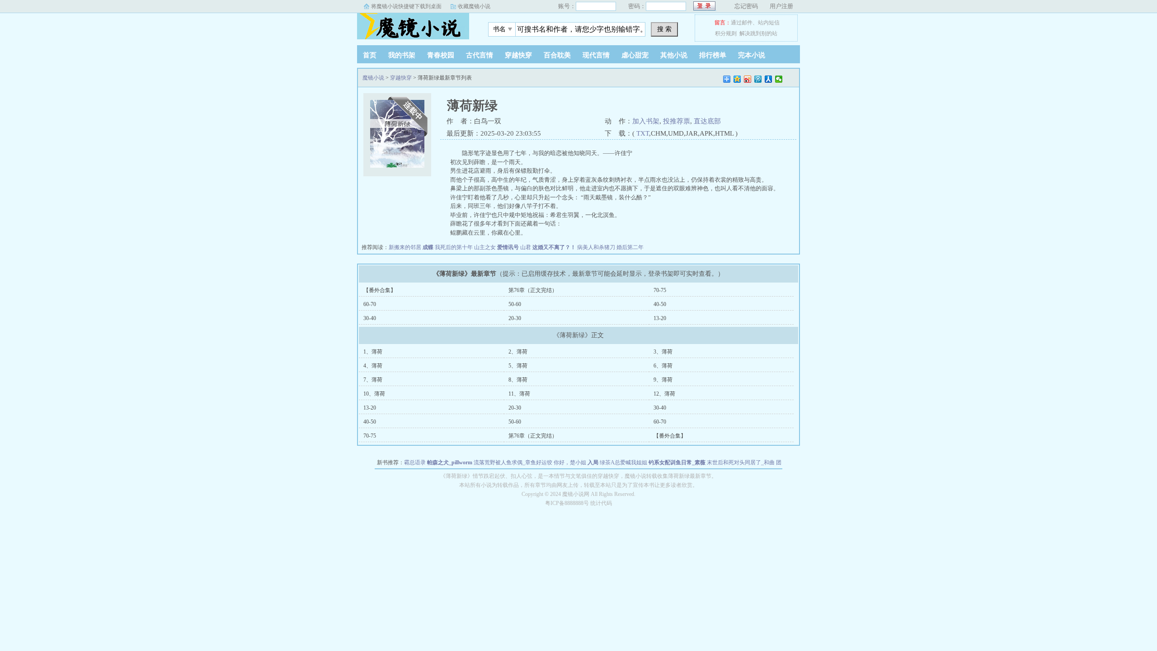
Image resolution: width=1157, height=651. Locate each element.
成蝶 (428, 247)
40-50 (660, 304)
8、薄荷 (517, 380)
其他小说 (673, 55)
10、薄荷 (374, 394)
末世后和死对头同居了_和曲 (741, 462)
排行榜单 (712, 55)
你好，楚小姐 (570, 462)
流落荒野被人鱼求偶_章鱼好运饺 (513, 462)
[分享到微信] (779, 79)
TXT (642, 133)
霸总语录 (415, 462)
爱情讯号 (508, 247)
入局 (593, 462)
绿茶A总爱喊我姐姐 (623, 462)
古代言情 (479, 55)
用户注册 (781, 6)
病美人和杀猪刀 (596, 247)
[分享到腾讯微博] (758, 79)
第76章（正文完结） (532, 290)
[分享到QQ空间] (737, 79)
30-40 (369, 318)
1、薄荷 (372, 352)
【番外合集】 (379, 290)
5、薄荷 (517, 366)
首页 (369, 55)
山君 (525, 247)
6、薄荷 (663, 366)
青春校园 (440, 55)
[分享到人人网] (768, 79)
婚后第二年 (630, 247)
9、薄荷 (663, 380)
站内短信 (769, 22)
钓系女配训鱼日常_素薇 (677, 462)
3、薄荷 (663, 352)
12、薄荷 (664, 394)
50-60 (514, 304)
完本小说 (751, 55)
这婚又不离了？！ (554, 247)
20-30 (514, 318)
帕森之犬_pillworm (449, 462)
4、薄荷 (372, 366)
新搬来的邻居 (405, 247)
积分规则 (726, 33)
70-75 (660, 290)
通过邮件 (742, 22)
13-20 (660, 318)
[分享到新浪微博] (748, 79)
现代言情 (596, 55)
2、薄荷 (517, 352)
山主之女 (485, 247)
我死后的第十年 (454, 247)
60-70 (369, 304)
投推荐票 (676, 121)
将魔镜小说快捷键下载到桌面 (406, 6)
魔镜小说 (413, 26)
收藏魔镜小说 (474, 6)
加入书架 (645, 121)
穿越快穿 (518, 55)
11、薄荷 (519, 394)
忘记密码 (746, 6)
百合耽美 (557, 55)
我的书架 (401, 55)
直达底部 (707, 121)
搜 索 (664, 29)
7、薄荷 (372, 380)
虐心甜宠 (635, 55)
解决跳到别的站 (758, 33)
